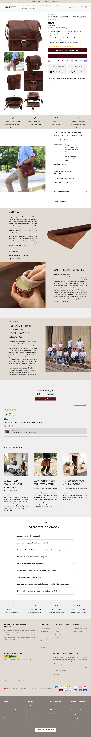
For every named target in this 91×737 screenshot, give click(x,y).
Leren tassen (7, 706)
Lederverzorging (75, 706)
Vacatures (57, 641)
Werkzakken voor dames (33, 710)
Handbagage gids (76, 710)
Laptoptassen (30, 706)
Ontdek (32, 9)
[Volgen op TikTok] (24, 680)
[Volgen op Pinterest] (19, 680)
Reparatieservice (44, 635)
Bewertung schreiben (45, 399)
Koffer (57, 6)
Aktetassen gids (75, 718)
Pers (56, 644)
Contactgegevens (45, 628)
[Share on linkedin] (9, 426)
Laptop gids (74, 714)
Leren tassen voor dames (11, 710)
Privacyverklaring (78, 632)
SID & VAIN (51, 14)
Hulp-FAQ (42, 641)
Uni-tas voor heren (31, 722)
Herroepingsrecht (78, 635)
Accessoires (24, 9)
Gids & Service (44, 632)
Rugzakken (35, 6)
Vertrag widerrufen (45, 730)
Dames (23, 6)
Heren (28, 6)
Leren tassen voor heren (11, 714)
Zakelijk (42, 6)
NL (66, 28)
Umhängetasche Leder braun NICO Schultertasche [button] (24, 432)
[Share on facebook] (12, 426)
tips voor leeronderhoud (61, 301)
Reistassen (49, 6)
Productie (57, 632)
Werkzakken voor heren (33, 714)
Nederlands (69, 7)
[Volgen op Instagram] (14, 680)
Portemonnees (8, 722)
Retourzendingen (44, 638)
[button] (52, 19)
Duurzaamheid (59, 635)
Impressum (76, 638)
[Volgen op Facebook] (5, 680)
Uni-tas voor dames (32, 718)
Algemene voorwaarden (80, 628)
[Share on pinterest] (5, 426)
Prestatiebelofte (59, 638)
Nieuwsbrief (43, 647)
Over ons (57, 628)
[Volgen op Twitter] (10, 680)
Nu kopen (67, 56)
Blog (41, 644)
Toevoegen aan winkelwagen (67, 50)
